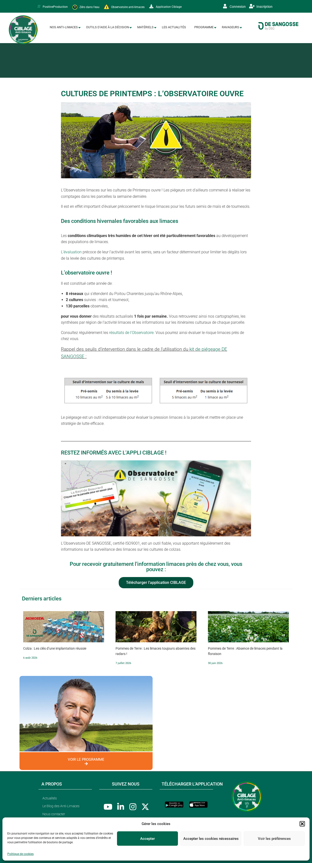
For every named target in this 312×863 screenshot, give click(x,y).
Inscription (264, 7)
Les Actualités (174, 27)
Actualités (49, 798)
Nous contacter (53, 814)
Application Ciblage (168, 7)
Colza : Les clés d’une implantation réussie (54, 648)
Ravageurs (230, 27)
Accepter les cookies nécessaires (211, 838)
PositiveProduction (55, 7)
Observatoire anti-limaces (127, 7)
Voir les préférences (274, 838)
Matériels (145, 27)
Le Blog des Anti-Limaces (60, 806)
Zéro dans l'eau (89, 7)
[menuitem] (64, 27)
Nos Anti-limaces (64, 27)
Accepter (147, 838)
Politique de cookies (20, 854)
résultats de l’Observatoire (131, 332)
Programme (204, 27)
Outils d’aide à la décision (107, 27)
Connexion (237, 7)
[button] (302, 823)
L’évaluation (71, 252)
